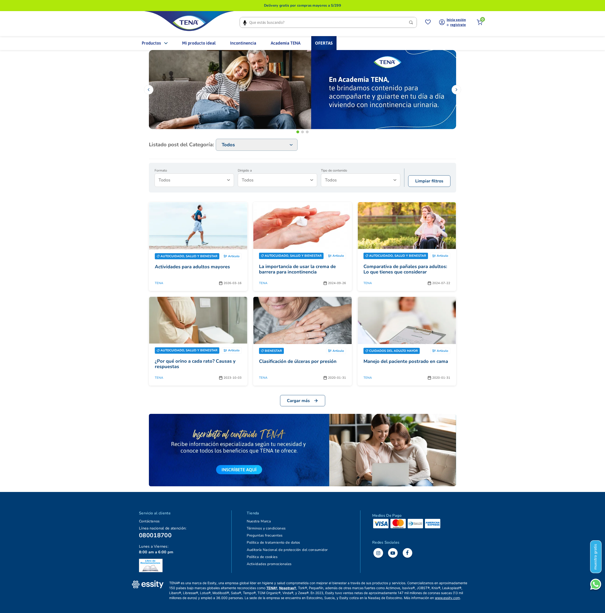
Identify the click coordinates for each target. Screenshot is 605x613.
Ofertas (324, 43)
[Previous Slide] (148, 89)
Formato (161, 170)
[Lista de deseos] (428, 22)
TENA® (271, 588)
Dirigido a (245, 170)
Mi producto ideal (199, 43)
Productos (151, 43)
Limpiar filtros (429, 181)
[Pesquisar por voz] (245, 22)
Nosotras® (287, 588)
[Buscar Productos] (412, 22)
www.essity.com (447, 598)
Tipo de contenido (334, 170)
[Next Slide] (456, 89)
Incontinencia (243, 43)
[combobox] (328, 22)
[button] (297, 131)
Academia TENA (285, 43)
